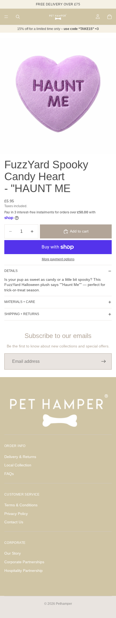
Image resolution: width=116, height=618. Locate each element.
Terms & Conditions (20, 505)
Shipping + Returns (21, 314)
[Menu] (6, 17)
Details (11, 271)
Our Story (12, 553)
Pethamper (64, 604)
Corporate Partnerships (24, 562)
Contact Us (13, 522)
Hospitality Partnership (23, 570)
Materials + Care (19, 302)
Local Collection (17, 465)
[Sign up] (103, 361)
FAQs (9, 474)
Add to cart (79, 231)
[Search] (18, 17)
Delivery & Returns (20, 457)
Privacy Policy (16, 513)
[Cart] (109, 17)
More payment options (58, 259)
